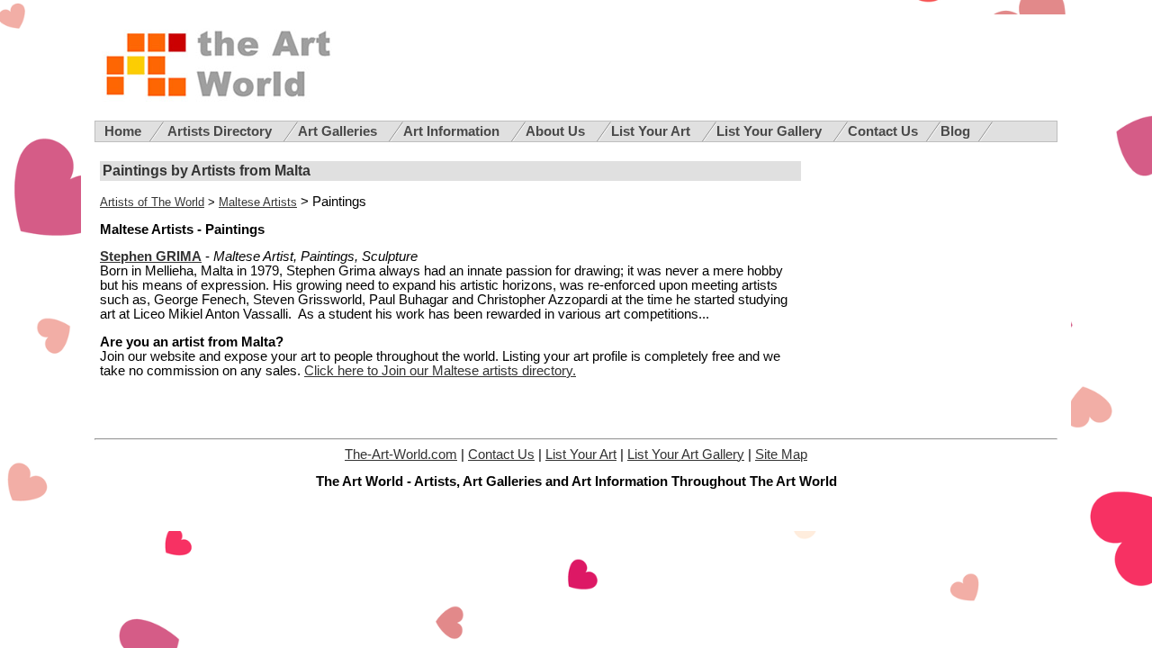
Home (122, 131)
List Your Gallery (770, 131)
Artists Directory (221, 131)
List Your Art (652, 131)
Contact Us (883, 131)
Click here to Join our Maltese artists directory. (440, 371)
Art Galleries (339, 131)
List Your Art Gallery (685, 454)
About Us (557, 131)
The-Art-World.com (401, 454)
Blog (955, 131)
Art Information (453, 131)
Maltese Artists (258, 202)
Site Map (781, 454)
